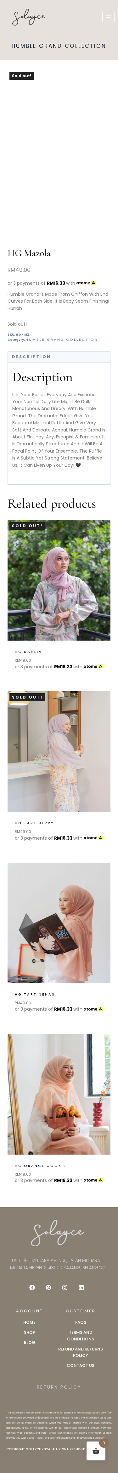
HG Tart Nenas (35, 994)
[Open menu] (108, 17)
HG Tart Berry (34, 822)
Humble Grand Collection (59, 46)
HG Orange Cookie (40, 1165)
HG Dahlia (28, 651)
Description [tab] (31, 356)
